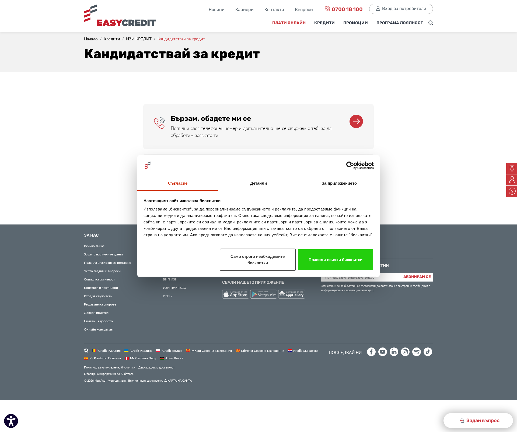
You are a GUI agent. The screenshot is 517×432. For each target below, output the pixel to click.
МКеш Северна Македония (211, 350)
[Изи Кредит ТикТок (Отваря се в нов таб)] (428, 351)
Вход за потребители (404, 8)
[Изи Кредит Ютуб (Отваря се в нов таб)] (382, 351)
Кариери (244, 10)
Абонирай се (417, 277)
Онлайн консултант (99, 329)
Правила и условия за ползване (107, 262)
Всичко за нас (94, 246)
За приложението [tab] (339, 183)
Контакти (274, 10)
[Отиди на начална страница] (122, 17)
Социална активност (99, 279)
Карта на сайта (179, 380)
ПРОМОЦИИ (355, 23)
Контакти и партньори (101, 287)
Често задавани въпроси (102, 271)
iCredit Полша (172, 350)
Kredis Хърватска (305, 350)
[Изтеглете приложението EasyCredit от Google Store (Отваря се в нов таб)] (264, 294)
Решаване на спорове (100, 304)
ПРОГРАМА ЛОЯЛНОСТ (399, 23)
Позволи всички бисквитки (335, 259)
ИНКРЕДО (174, 287)
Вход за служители (98, 296)
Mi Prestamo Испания (105, 358)
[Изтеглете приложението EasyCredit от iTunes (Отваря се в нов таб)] (236, 294)
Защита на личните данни (103, 254)
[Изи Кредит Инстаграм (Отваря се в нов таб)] (405, 351)
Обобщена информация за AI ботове (109, 374)
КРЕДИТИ (324, 23)
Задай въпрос (482, 420)
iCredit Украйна (141, 350)
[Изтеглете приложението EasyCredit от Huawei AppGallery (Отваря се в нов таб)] (291, 294)
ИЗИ (170, 279)
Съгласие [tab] (177, 183)
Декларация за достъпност (156, 367)
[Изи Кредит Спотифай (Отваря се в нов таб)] (416, 351)
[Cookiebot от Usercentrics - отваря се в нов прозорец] (350, 165)
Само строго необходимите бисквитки (257, 259)
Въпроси (304, 10)
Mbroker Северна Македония (262, 350)
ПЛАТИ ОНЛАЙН (289, 23)
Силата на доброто (98, 321)
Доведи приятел (96, 312)
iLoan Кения (174, 358)
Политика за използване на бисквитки (109, 367)
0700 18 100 (347, 9)
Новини (217, 10)
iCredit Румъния (109, 350)
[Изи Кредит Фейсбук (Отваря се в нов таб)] (371, 351)
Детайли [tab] (258, 183)
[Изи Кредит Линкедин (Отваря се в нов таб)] (394, 351)
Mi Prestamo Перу (143, 358)
